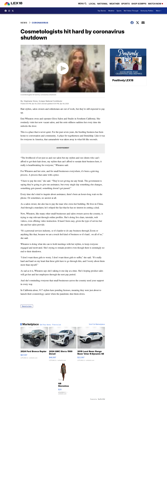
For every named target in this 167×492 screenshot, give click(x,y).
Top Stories (102, 10)
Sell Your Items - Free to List (50, 324)
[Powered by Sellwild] (101, 399)
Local (92, 3)
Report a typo (27, 306)
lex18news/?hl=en (9, 11)
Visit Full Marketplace (97, 324)
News (24, 22)
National (102, 3)
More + (158, 10)
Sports (125, 3)
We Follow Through (131, 10)
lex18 (6, 11)
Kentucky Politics (147, 10)
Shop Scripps (138, 3)
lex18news (13, 11)
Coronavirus (40, 22)
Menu (81, 4)
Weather (114, 3)
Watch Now (155, 3)
